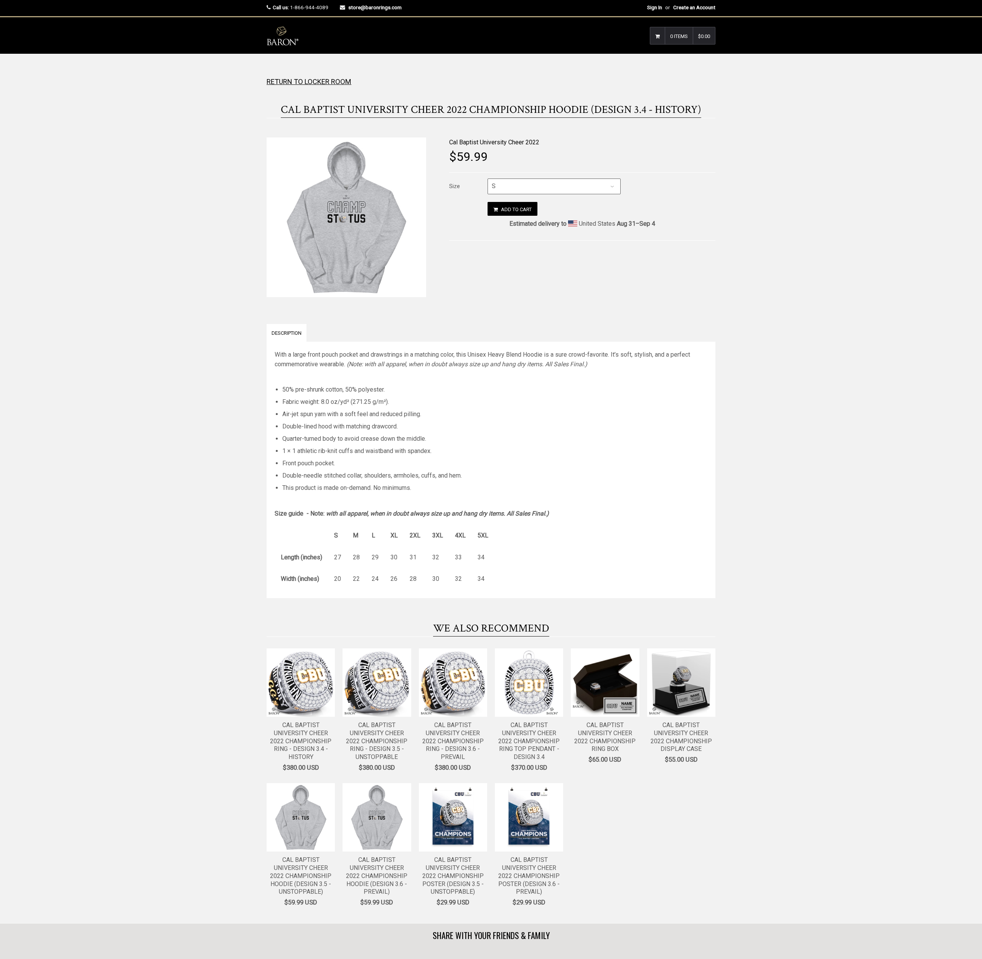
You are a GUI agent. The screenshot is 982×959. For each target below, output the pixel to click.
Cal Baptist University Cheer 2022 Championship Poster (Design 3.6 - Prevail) (529, 875)
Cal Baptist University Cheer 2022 (494, 142)
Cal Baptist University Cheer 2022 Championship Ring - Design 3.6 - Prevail (453, 741)
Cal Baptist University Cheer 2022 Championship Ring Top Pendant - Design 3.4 (529, 741)
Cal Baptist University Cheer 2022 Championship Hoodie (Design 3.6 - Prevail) (376, 875)
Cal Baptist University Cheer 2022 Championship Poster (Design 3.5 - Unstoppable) (453, 875)
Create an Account (694, 7)
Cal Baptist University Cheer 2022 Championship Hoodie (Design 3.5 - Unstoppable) (300, 875)
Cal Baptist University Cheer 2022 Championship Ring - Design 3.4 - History (300, 741)
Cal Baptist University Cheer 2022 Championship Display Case (681, 736)
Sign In (654, 7)
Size (454, 186)
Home (273, 69)
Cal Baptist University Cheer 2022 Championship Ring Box (605, 736)
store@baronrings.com (375, 7)
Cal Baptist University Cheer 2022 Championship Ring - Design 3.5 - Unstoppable (376, 741)
